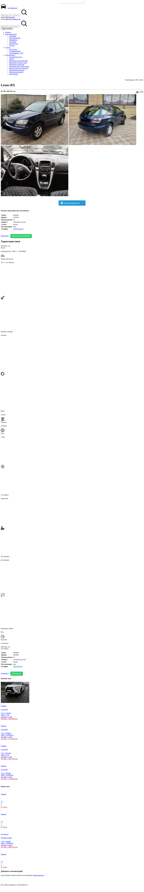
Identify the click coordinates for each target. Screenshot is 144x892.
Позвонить (5, 236)
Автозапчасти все (15, 57)
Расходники (13, 74)
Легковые (12, 36)
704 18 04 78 (17, 666)
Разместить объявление (72, 2)
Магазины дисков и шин (18, 63)
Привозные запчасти (16, 70)
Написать (17, 673)
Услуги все (13, 49)
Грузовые (12, 42)
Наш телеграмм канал (72, 203)
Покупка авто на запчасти (18, 68)
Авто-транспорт (11, 34)
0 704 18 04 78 (18, 229)
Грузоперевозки (15, 51)
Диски (11, 59)
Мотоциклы (13, 44)
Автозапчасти (10, 55)
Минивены (13, 40)
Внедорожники (14, 38)
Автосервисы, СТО (16, 53)
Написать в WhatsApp (22, 236)
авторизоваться (38, 875)
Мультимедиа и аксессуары (19, 66)
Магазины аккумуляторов (18, 61)
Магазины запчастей (16, 64)
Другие (12, 45)
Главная (8, 32)
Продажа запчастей (16, 72)
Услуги (7, 47)
